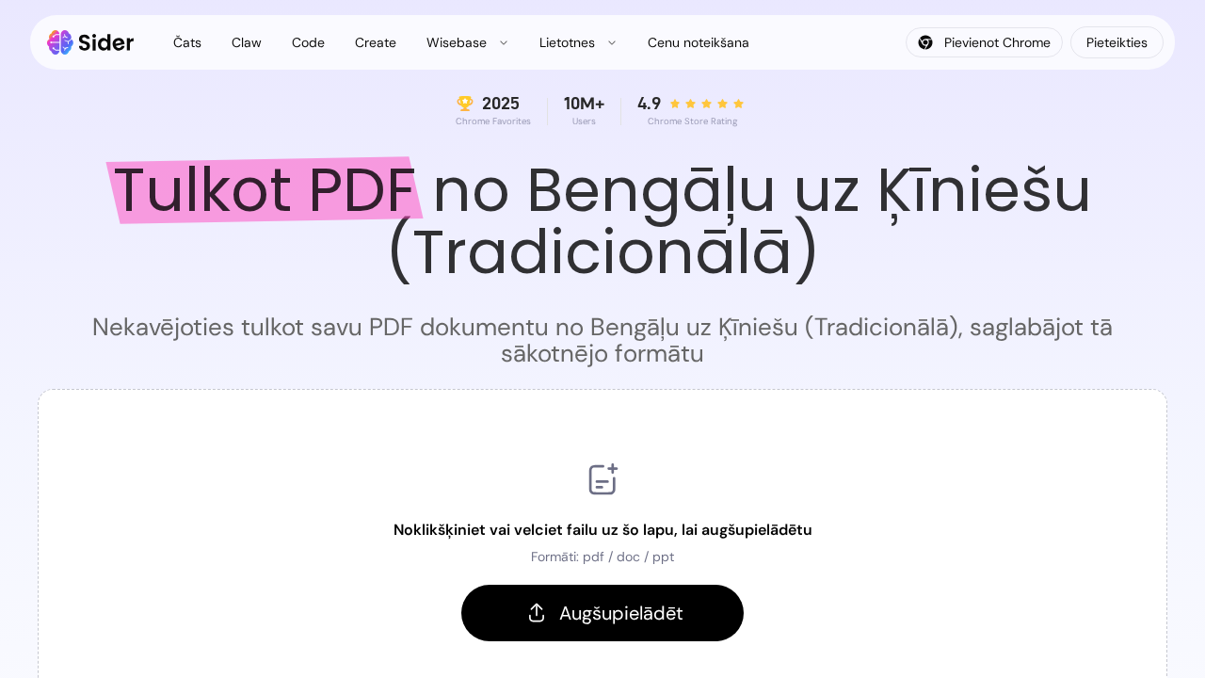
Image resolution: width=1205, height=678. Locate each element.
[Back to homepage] (91, 42)
